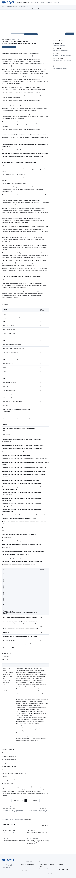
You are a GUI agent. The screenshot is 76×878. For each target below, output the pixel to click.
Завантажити (69, 34)
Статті (42, 2)
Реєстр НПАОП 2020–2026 (27, 873)
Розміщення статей (63, 869)
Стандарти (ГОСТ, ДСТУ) (24, 6)
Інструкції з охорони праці (27, 864)
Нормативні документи (22, 2)
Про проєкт (49, 2)
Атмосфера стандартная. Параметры (14, 840)
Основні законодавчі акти (45, 862)
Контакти (56, 2)
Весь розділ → (45, 825)
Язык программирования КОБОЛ (37, 832)
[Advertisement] (38, 20)
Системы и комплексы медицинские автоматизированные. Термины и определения (19, 42)
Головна (3, 6)
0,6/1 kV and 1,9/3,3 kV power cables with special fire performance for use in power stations (38, 842)
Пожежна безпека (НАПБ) (45, 873)
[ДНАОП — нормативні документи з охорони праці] (8, 2)
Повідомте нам (27, 819)
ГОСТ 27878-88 (6, 39)
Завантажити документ (9, 47)
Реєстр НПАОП (34, 2)
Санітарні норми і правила (45, 868)
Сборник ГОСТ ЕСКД (9, 830)
